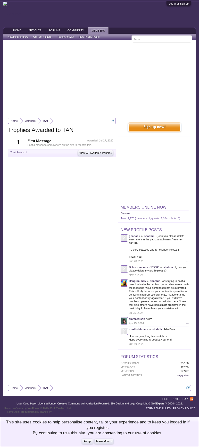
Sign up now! (155, 127)
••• (187, 261)
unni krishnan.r (138, 329)
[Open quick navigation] (112, 120)
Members (98, 30)
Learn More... (104, 441)
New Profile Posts (141, 230)
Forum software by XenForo (37, 408)
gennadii (134, 236)
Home (17, 30)
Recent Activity (65, 36)
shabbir (149, 236)
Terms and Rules (158, 408)
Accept (87, 441)
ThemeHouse (60, 411)
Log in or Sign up (179, 3)
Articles (34, 30)
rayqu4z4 (183, 375)
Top (185, 398)
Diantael (125, 213)
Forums (54, 30)
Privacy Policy (184, 408)
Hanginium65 (137, 281)
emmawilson (137, 318)
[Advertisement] (99, 79)
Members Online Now (143, 207)
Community (75, 30)
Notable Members (18, 36)
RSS (191, 399)
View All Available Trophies (95, 153)
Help (165, 398)
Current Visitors (42, 36)
